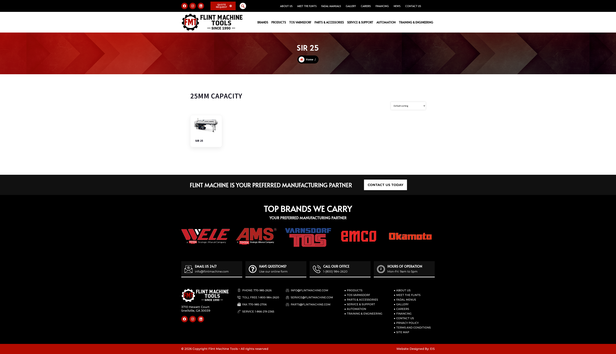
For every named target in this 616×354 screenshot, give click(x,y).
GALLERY (351, 6)
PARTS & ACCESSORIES (329, 22)
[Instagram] (192, 6)
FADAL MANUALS (331, 6)
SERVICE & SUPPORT (360, 22)
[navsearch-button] (243, 6)
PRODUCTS (278, 22)
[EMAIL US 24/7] (188, 269)
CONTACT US (413, 6)
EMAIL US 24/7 (206, 266)
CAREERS (366, 6)
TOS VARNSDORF (300, 22)
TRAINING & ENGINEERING (416, 22)
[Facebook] (184, 6)
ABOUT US (286, 6)
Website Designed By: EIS (415, 349)
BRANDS (262, 22)
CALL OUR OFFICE (336, 266)
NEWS (397, 6)
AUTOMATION (386, 22)
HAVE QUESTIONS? (273, 266)
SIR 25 (199, 141)
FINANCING (382, 6)
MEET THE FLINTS (307, 6)
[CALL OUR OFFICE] (317, 269)
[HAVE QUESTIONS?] (253, 269)
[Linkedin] (201, 6)
